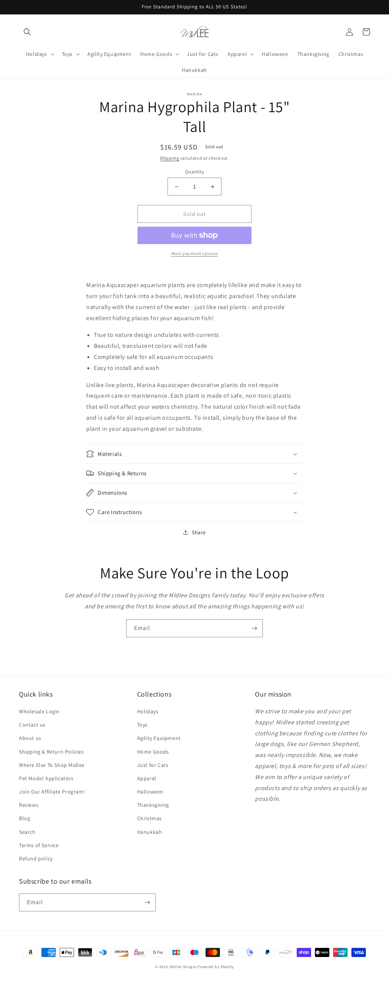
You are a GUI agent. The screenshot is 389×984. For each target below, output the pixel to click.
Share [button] (199, 532)
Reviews (28, 804)
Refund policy (36, 858)
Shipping (169, 158)
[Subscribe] (254, 628)
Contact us (32, 724)
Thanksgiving (153, 804)
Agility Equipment (159, 738)
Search (27, 831)
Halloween (150, 791)
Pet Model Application (46, 778)
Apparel (147, 778)
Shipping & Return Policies (51, 751)
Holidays (147, 711)
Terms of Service (39, 845)
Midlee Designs (183, 966)
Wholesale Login (39, 711)
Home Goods (153, 751)
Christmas (149, 818)
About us (30, 738)
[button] (27, 32)
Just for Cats (153, 765)
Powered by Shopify (216, 966)
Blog (24, 818)
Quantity (194, 171)
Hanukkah (149, 831)
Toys (142, 724)
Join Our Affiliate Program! (52, 791)
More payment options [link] (194, 253)
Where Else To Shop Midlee (52, 765)
